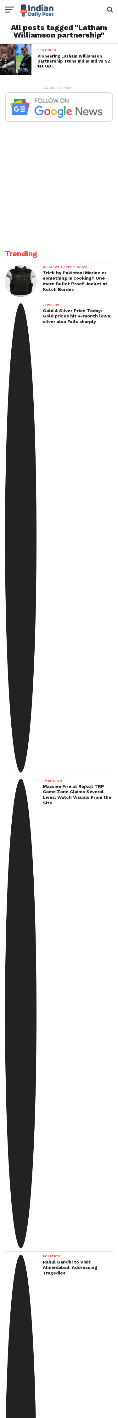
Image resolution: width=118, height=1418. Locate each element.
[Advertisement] (59, 182)
